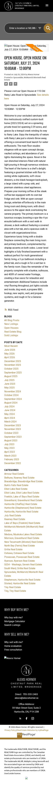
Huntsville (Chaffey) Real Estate (20, 504)
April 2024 (9, 417)
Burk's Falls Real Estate (16, 485)
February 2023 (11, 459)
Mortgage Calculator (14, 621)
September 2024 (13, 399)
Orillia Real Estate (13, 549)
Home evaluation (12, 646)
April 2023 (9, 451)
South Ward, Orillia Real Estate (19, 568)
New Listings (11, 324)
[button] (20, 718)
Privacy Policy (10, 730)
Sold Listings (11, 335)
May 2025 (9, 387)
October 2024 (11, 395)
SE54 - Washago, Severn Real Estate (23, 564)
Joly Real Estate (12, 515)
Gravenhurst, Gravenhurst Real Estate (23, 500)
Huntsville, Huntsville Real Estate (21, 511)
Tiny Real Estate (12, 587)
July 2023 (9, 444)
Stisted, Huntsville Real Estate (19, 583)
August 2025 (10, 376)
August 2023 (10, 440)
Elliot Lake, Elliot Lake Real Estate (21, 492)
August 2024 (10, 402)
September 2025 (13, 372)
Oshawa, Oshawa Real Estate (19, 553)
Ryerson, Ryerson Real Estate (19, 560)
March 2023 (10, 455)
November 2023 (12, 429)
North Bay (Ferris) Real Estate (19, 545)
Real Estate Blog (12, 331)
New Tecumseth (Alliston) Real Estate (23, 542)
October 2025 (11, 368)
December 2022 (12, 463)
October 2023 (11, 433)
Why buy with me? (13, 617)
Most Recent (11, 346)
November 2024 (12, 391)
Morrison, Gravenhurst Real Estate (21, 538)
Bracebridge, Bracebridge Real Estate (23, 481)
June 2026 (9, 349)
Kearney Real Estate (14, 519)
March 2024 (10, 421)
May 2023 (9, 448)
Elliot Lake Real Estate (15, 489)
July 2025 (9, 380)
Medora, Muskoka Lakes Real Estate (23, 534)
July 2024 (9, 406)
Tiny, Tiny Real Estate (15, 591)
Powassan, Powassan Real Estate (21, 557)
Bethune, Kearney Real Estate (19, 477)
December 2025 (12, 361)
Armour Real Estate (14, 473)
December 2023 (12, 425)
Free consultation (13, 649)
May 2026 (9, 353)
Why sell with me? (13, 642)
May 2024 (9, 414)
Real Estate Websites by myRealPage (32, 730)
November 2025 (12, 364)
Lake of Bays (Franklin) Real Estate (22, 523)
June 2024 (9, 410)
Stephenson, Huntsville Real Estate (22, 579)
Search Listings (12, 625)
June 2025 (9, 383)
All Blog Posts (11, 320)
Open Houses (11, 327)
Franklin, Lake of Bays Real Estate (21, 496)
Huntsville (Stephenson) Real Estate (22, 507)
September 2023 (13, 436)
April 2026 (9, 357)
